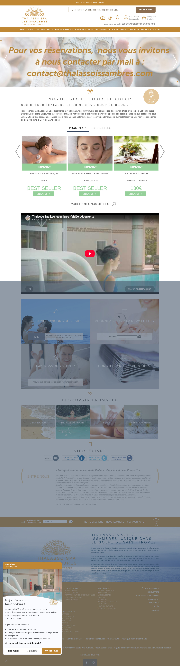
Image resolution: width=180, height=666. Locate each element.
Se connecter (134, 19)
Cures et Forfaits (62, 29)
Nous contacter (136, 522)
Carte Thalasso (71, 599)
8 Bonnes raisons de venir (147, 596)
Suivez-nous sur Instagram (119, 458)
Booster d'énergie (106, 590)
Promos (134, 29)
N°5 (36, 336)
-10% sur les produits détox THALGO (90, 3)
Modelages (102, 599)
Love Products (67, 616)
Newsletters (153, 592)
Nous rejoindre (115, 522)
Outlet (63, 634)
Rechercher (145, 9)
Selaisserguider (151, 99)
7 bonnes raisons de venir (56, 321)
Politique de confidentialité (134, 639)
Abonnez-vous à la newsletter (124, 321)
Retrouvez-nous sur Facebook (70, 458)
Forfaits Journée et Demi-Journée (80, 595)
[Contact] (110, 17)
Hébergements (141, 422)
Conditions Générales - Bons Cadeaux (102, 639)
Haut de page (156, 523)
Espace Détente (72, 422)
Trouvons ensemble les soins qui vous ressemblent (55, 382)
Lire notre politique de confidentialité (23, 643)
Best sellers (101, 127)
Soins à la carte (84, 29)
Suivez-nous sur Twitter (94, 458)
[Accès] (118, 17)
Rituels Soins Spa (67, 625)
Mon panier (154, 603)
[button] (6, 661)
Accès (156, 606)
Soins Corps (65, 621)
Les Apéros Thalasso (107, 608)
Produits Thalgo (150, 29)
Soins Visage (65, 618)
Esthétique (102, 604)
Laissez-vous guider (55, 366)
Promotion (77, 127)
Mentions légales (74, 639)
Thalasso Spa (43, 29)
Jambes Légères (104, 595)
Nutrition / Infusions (69, 632)
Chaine (48, 458)
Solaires (64, 629)
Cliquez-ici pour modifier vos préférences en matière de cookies (142, 648)
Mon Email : (112, 337)
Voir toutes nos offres (90, 203)
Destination (26, 29)
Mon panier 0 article (151, 17)
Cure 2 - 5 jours (71, 593)
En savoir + (43, 194)
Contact (155, 610)
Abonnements (102, 29)
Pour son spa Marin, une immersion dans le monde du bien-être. (63, 337)
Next (162, 151)
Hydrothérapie (104, 593)
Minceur (101, 597)
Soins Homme (66, 627)
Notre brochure (93, 522)
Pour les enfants (105, 606)
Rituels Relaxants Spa (107, 602)
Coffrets (64, 614)
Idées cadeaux (120, 29)
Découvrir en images (150, 588)
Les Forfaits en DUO (73, 597)
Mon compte (134, 16)
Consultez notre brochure (124, 366)
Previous (17, 151)
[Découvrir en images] (102, 17)
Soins (107, 422)
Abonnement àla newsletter (34, 521)
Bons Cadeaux (71, 590)
